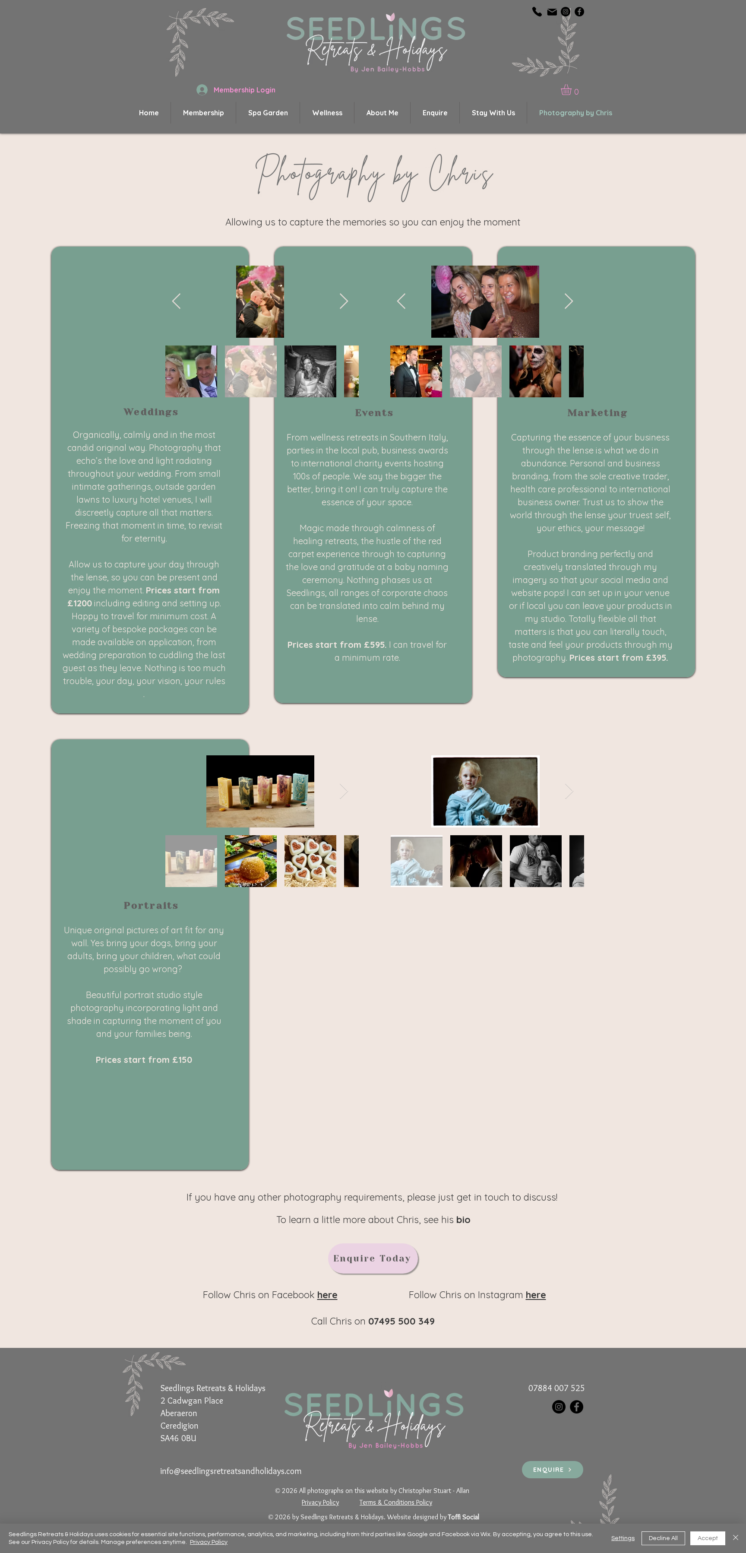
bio (463, 1220)
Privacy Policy (209, 1542)
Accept (708, 1538)
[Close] (735, 1538)
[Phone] (537, 11)
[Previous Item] (176, 301)
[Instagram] (565, 11)
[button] (572, 89)
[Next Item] (344, 301)
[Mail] (552, 12)
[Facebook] (579, 11)
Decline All (663, 1538)
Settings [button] (623, 1538)
